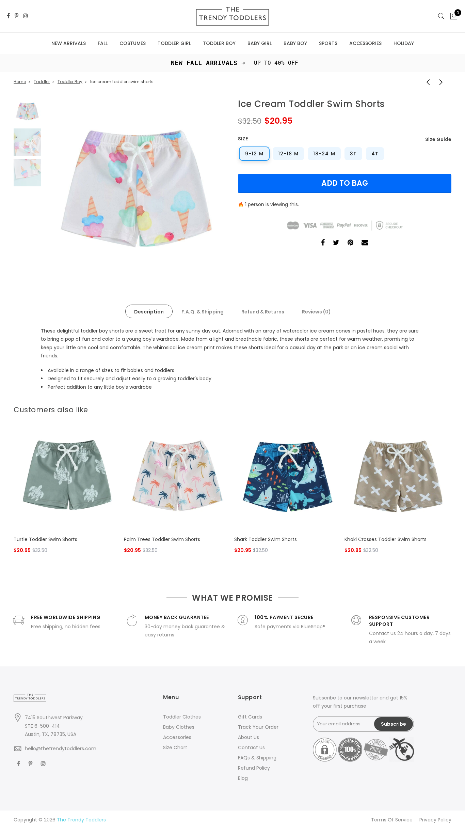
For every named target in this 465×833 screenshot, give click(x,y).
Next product (442, 82)
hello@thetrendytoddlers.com (60, 748)
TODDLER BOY (219, 43)
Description (149, 311)
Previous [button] (60, 189)
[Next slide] (447, 408)
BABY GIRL (259, 43)
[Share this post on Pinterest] (350, 243)
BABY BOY (295, 43)
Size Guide (438, 139)
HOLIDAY (404, 43)
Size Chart (175, 747)
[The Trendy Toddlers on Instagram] (25, 16)
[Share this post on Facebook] (323, 243)
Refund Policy (254, 768)
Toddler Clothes (182, 716)
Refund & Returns (262, 311)
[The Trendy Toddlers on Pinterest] (16, 16)
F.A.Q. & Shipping (202, 311)
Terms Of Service (392, 819)
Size (243, 138)
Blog (243, 778)
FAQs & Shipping (257, 757)
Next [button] (210, 189)
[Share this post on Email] (365, 243)
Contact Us (251, 747)
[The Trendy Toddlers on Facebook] (8, 16)
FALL (103, 43)
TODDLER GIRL (174, 43)
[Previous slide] (436, 408)
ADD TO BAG (344, 183)
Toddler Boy (70, 81)
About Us (248, 737)
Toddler (42, 81)
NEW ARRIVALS (68, 43)
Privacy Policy (435, 819)
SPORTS (328, 43)
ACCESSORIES (365, 43)
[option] (135, 189)
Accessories (177, 737)
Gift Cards (250, 716)
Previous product (425, 82)
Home (20, 81)
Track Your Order (258, 727)
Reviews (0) (316, 311)
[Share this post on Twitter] (336, 243)
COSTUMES (132, 43)
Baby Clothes (178, 727)
